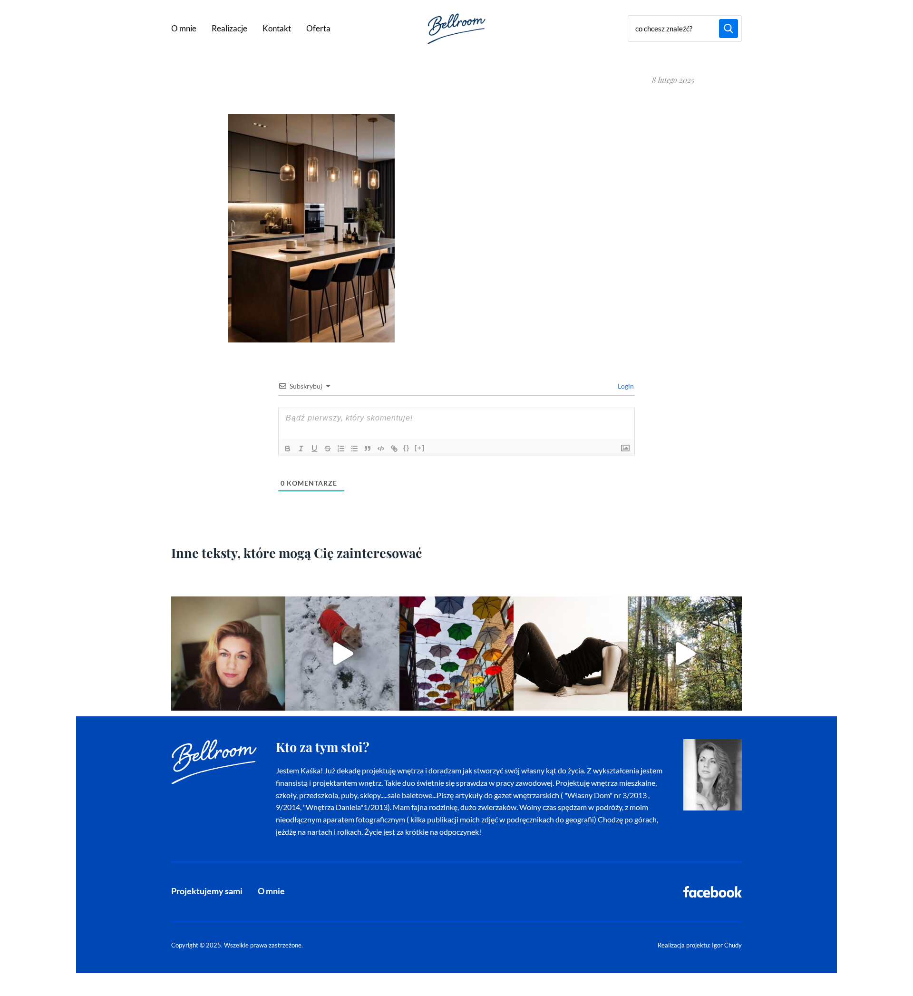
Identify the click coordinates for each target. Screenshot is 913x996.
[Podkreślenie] (314, 448)
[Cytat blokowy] (367, 448)
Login (625, 386)
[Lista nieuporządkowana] (354, 448)
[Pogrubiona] (287, 448)
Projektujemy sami (207, 891)
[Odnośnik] (394, 448)
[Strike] (327, 448)
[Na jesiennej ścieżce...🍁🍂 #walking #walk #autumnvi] (685, 653)
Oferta (318, 28)
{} (406, 447)
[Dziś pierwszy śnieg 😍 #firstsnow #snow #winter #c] (342, 653)
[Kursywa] (301, 448)
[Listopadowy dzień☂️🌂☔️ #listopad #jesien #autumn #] (456, 653)
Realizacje (229, 28)
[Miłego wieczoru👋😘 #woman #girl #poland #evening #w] (228, 653)
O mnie (183, 28)
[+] (420, 447)
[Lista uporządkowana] (341, 448)
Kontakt (276, 28)
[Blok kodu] (381, 448)
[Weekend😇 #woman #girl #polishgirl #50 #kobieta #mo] (571, 653)
